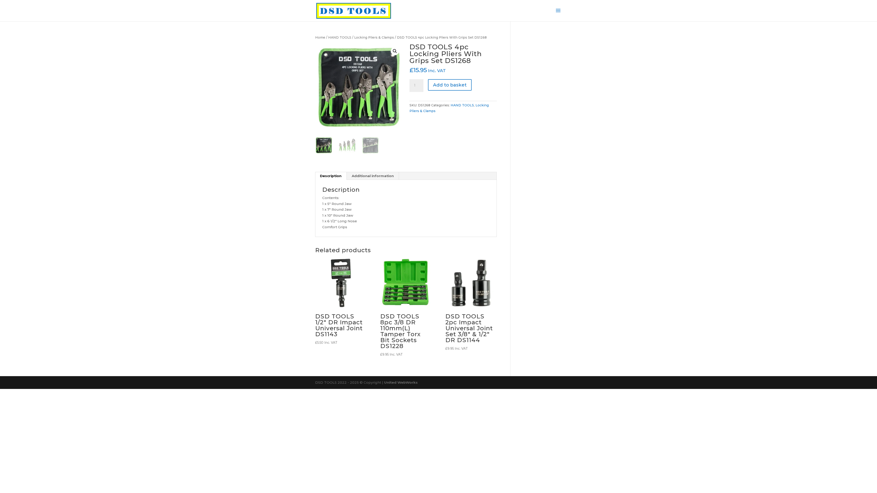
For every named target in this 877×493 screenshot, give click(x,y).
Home (320, 37)
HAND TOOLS (339, 37)
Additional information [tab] (373, 176)
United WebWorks (401, 382)
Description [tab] (330, 176)
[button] (395, 51)
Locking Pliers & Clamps (374, 37)
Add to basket (450, 85)
